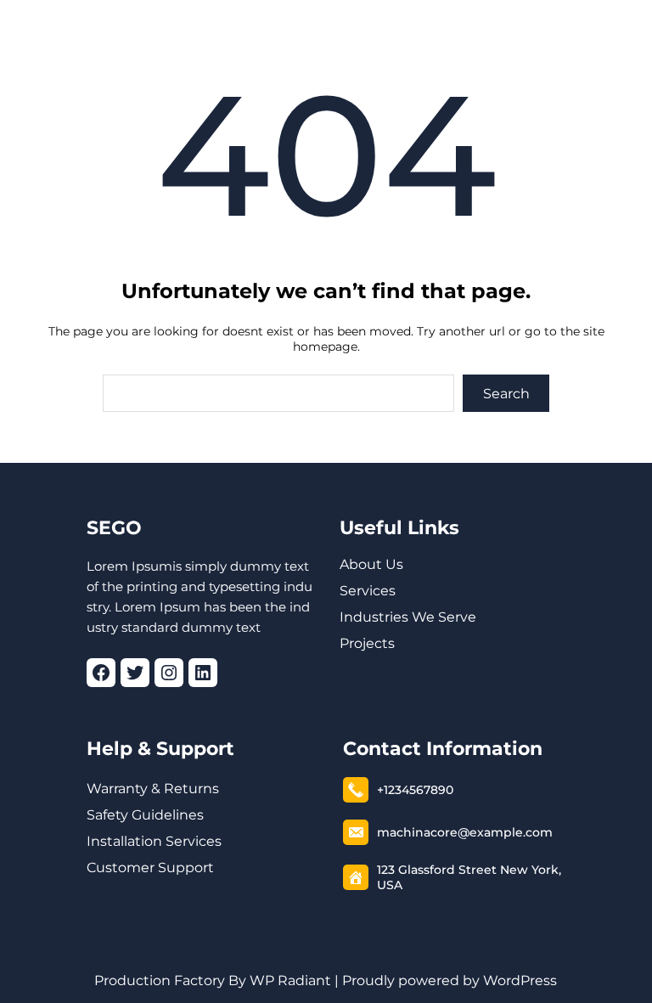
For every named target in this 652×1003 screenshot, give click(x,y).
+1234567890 (415, 789)
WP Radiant (288, 980)
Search (506, 394)
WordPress (520, 980)
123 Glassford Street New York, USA (469, 877)
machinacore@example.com (465, 832)
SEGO (114, 527)
